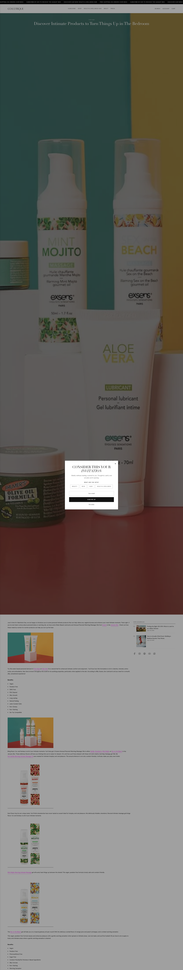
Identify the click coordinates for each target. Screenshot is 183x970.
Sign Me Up (91, 499)
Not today (91, 504)
